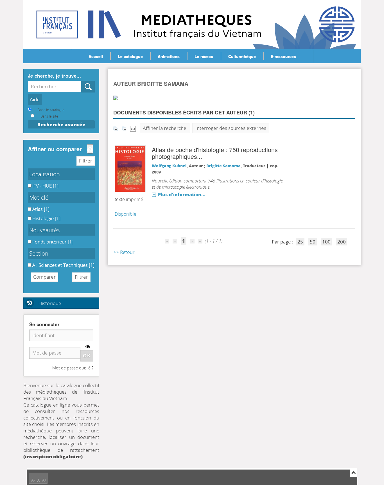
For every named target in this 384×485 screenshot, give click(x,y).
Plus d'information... (181, 194)
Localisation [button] (44, 174)
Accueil (96, 56)
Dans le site (49, 116)
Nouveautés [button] (44, 230)
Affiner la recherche (164, 128)
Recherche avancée (61, 124)
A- (33, 480)
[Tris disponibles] (133, 128)
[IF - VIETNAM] (46, 20)
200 (341, 241)
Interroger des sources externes (230, 128)
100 (326, 241)
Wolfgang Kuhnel (169, 165)
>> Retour (124, 252)
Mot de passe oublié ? (72, 368)
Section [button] (38, 253)
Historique (50, 303)
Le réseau (204, 56)
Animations (169, 56)
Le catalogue (130, 56)
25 (300, 241)
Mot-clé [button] (38, 197)
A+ (44, 480)
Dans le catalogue (51, 109)
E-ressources (283, 56)
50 (312, 241)
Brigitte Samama (223, 165)
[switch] (87, 346)
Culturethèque (242, 56)
